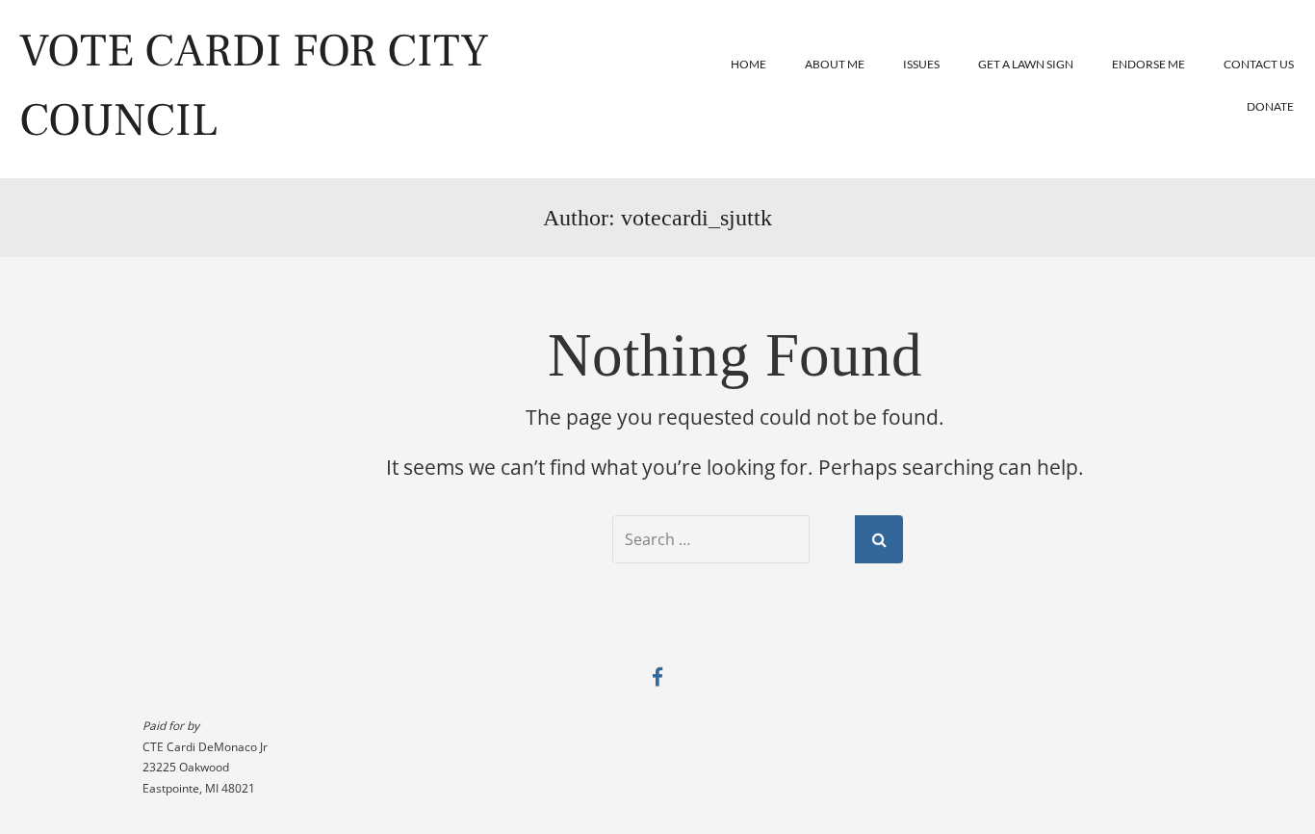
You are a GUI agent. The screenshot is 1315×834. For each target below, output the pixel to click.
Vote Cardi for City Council (254, 85)
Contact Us (1259, 64)
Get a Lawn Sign (1025, 64)
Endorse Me (1148, 64)
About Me (834, 64)
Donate (1270, 106)
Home (748, 64)
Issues (921, 64)
